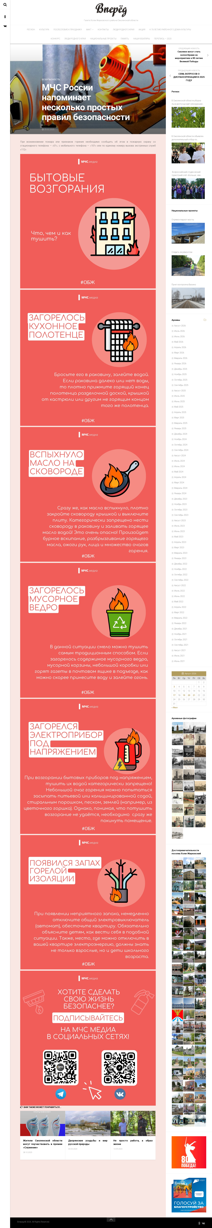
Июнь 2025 (179, 401)
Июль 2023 (179, 526)
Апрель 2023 (180, 542)
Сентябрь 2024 (181, 450)
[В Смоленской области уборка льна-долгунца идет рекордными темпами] (188, 117)
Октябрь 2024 (180, 445)
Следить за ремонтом (182, 252)
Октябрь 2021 (180, 639)
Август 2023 (180, 520)
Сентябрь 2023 (181, 515)
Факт (88, 29)
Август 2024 (180, 455)
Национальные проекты (103, 39)
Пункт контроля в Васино (184, 284)
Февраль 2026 (180, 358)
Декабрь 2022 (180, 564)
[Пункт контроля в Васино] (188, 298)
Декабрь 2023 (180, 499)
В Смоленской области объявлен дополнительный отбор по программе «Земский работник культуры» (187, 138)
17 (174, 695)
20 (189, 695)
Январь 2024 (180, 493)
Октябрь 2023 (180, 510)
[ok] (5, 17)
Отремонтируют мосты (183, 219)
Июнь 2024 (179, 466)
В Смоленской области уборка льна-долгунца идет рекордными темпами (187, 102)
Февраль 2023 (180, 553)
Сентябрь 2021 (181, 645)
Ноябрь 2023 (180, 504)
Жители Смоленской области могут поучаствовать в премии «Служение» (42, 1144)
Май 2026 (178, 342)
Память (125, 39)
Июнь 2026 (179, 336)
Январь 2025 (180, 428)
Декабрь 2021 (180, 629)
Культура (44, 29)
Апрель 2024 (180, 477)
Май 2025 (178, 407)
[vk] (5, 26)
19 (184, 695)
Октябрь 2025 (180, 380)
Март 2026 (179, 353)
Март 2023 (179, 547)
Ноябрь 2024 (180, 439)
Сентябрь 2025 (181, 385)
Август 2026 (180, 326)
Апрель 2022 (180, 607)
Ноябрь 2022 (180, 569)
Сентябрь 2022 (181, 580)
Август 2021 (180, 650)
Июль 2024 (179, 461)
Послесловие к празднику (68, 29)
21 (194, 695)
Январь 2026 (180, 363)
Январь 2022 (180, 623)
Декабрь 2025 (180, 369)
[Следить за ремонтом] (188, 265)
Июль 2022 (179, 591)
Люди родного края (123, 29)
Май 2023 (178, 537)
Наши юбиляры (141, 39)
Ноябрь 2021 (180, 634)
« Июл (175, 707)
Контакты (103, 29)
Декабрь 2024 (180, 434)
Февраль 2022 (180, 618)
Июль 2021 (179, 656)
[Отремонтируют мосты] (188, 233)
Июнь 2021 (179, 661)
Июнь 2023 (179, 531)
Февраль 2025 (180, 423)
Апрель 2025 (180, 412)
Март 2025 (179, 417)
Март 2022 (179, 612)
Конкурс (55, 39)
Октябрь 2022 (180, 574)
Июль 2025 (179, 396)
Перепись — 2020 (162, 39)
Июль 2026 (179, 331)
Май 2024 (178, 472)
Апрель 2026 (180, 347)
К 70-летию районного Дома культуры (170, 29)
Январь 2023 (180, 558)
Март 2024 (179, 482)
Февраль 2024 (180, 488)
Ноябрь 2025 (180, 374)
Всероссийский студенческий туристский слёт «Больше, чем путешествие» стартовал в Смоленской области (186, 174)
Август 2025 (180, 390)
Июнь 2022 (179, 596)
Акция (142, 29)
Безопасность (51, 79)
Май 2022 (178, 601)
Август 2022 (180, 585)
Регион (31, 29)
